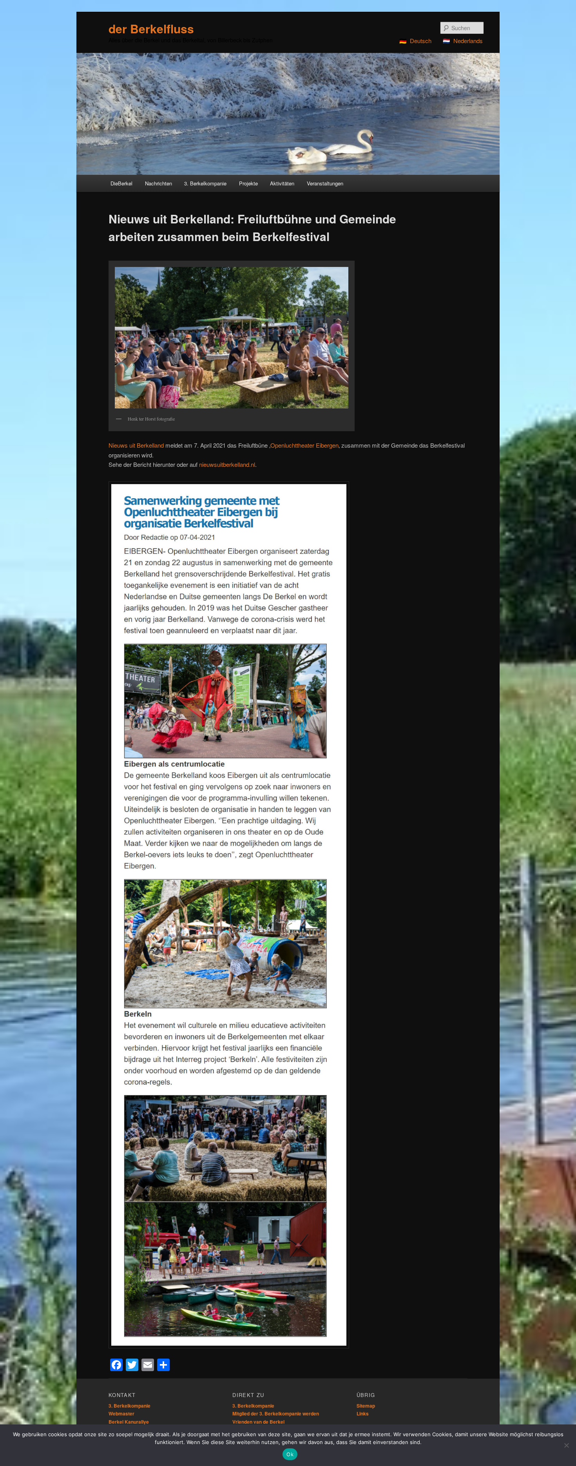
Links (363, 1413)
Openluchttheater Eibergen (304, 445)
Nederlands (468, 40)
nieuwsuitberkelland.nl (227, 464)
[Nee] (566, 1445)
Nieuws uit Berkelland (136, 445)
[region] (288, 114)
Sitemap (366, 1405)
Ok (289, 1454)
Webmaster (121, 1413)
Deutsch (420, 40)
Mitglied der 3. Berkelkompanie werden (275, 1413)
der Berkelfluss (151, 28)
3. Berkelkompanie (129, 1405)
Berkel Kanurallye (129, 1421)
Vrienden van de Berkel (258, 1421)
